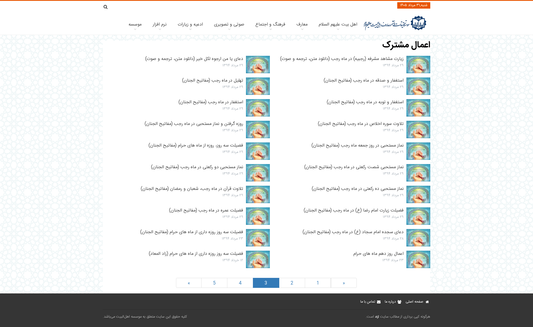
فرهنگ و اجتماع (270, 24)
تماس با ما (367, 302)
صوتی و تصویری (229, 24)
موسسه (135, 24)
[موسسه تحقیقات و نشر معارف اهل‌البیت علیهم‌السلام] (395, 30)
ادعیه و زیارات (190, 24)
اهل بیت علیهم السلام (338, 24)
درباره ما (390, 302)
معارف (302, 24)
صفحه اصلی (414, 302)
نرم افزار (160, 24)
